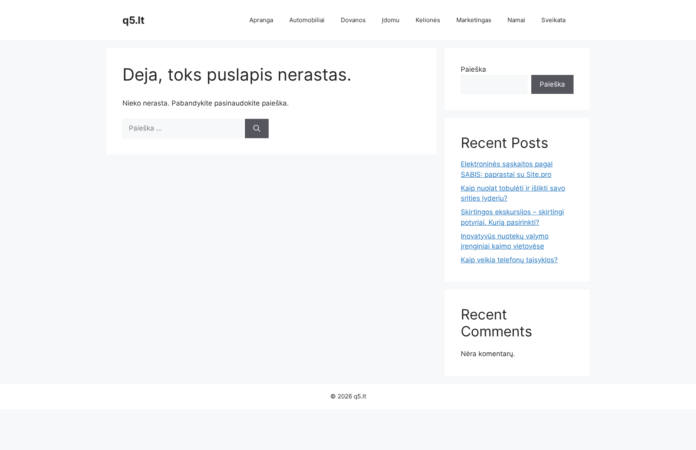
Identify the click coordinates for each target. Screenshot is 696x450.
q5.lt (133, 20)
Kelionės (428, 20)
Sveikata (553, 20)
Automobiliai (307, 20)
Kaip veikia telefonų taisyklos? (509, 260)
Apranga (261, 20)
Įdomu (391, 20)
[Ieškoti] (257, 128)
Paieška (473, 69)
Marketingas (473, 20)
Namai (516, 20)
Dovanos (353, 20)
